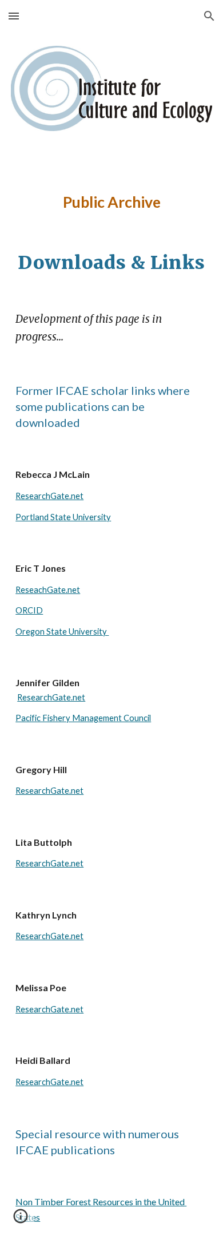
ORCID (29, 610)
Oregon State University (61, 631)
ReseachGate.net (47, 590)
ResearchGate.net (49, 496)
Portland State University (63, 517)
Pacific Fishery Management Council (83, 718)
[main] (111, 202)
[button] (13, 15)
